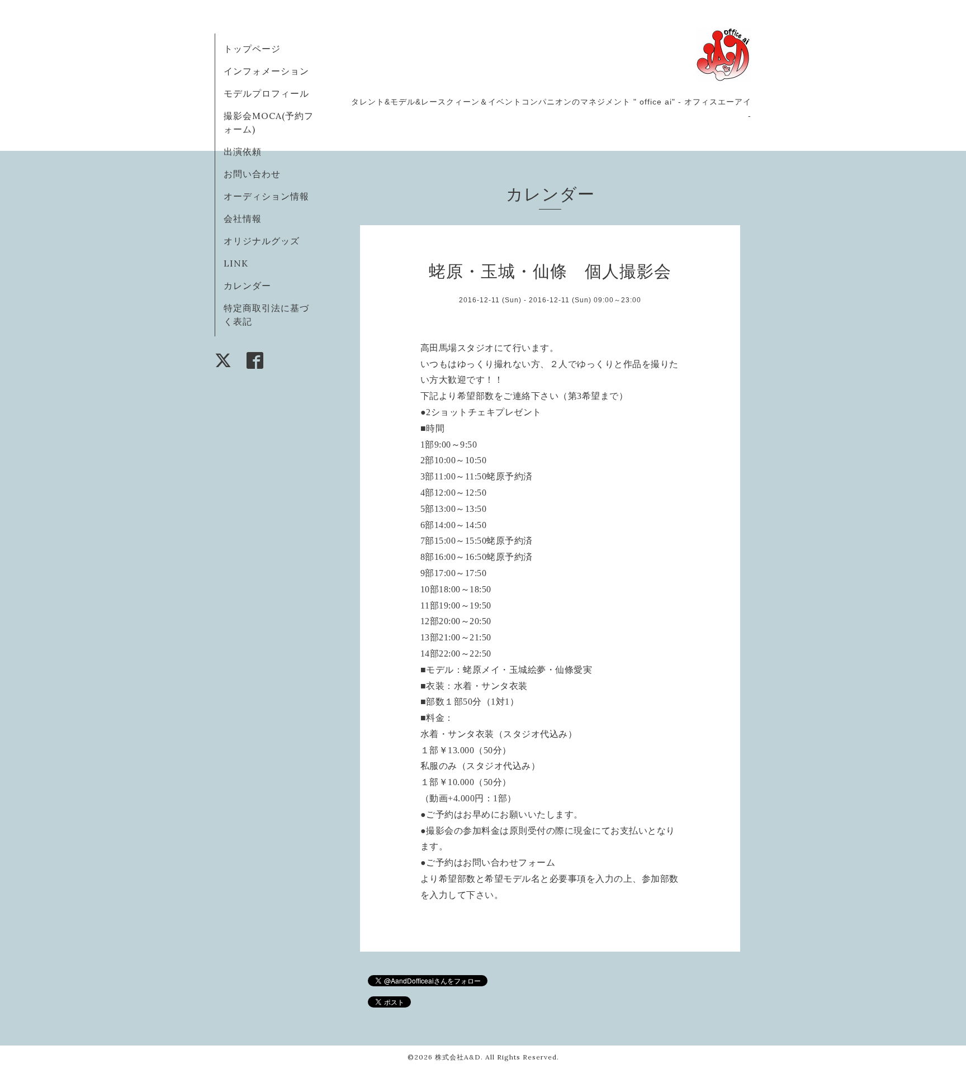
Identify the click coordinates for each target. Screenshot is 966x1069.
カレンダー (247, 285)
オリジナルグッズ (262, 240)
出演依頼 (243, 151)
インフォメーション (266, 71)
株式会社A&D (458, 1057)
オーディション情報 (266, 196)
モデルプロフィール (266, 93)
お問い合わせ (252, 173)
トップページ (252, 48)
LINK (236, 263)
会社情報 (243, 218)
